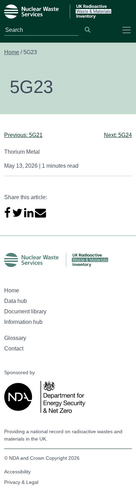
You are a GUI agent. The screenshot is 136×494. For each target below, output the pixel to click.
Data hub (15, 301)
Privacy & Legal (21, 482)
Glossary (15, 338)
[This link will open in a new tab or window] (19, 397)
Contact (13, 348)
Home (11, 52)
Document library (25, 311)
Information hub (23, 322)
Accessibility (17, 471)
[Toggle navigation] (126, 30)
